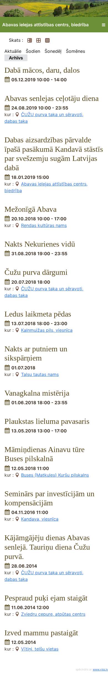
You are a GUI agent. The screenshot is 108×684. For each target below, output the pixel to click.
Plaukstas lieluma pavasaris (46, 421)
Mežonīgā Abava (30, 209)
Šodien (33, 51)
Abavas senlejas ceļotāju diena (51, 98)
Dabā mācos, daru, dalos (42, 70)
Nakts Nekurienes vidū (39, 244)
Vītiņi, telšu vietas (39, 649)
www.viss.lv (100, 669)
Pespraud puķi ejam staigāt (46, 598)
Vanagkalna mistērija (36, 393)
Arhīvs (16, 58)
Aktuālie (12, 51)
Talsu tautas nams (40, 374)
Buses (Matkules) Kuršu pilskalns (55, 475)
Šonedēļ (53, 51)
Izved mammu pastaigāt (41, 632)
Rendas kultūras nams (44, 225)
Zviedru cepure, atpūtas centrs (53, 614)
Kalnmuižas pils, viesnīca (47, 330)
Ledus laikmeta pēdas (37, 314)
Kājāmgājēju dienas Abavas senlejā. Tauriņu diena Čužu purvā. (47, 546)
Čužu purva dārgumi (36, 272)
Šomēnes (75, 51)
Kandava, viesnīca (39, 519)
